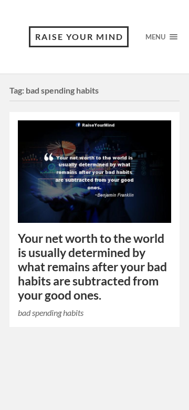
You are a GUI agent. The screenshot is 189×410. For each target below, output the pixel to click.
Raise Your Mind (79, 37)
